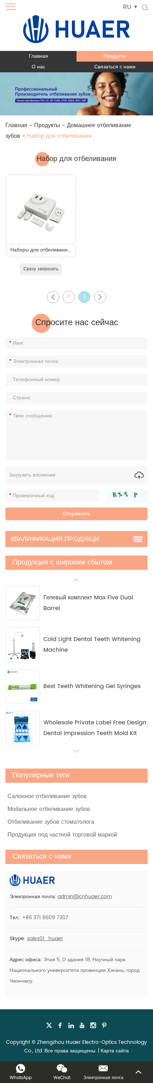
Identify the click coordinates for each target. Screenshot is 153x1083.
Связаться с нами (115, 67)
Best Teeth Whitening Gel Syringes (92, 686)
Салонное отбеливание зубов (47, 796)
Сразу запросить (40, 269)
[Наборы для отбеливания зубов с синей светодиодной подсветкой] (41, 209)
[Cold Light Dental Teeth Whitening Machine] (22, 645)
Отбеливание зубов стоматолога (50, 822)
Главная (38, 56)
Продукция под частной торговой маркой (62, 834)
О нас (38, 67)
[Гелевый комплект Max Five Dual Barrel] (22, 603)
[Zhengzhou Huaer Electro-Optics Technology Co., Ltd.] (76, 25)
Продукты (115, 56)
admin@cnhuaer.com (85, 896)
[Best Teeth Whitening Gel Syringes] (22, 686)
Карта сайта (115, 1051)
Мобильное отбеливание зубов (48, 809)
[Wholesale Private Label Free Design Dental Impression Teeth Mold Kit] (22, 728)
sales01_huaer (45, 938)
